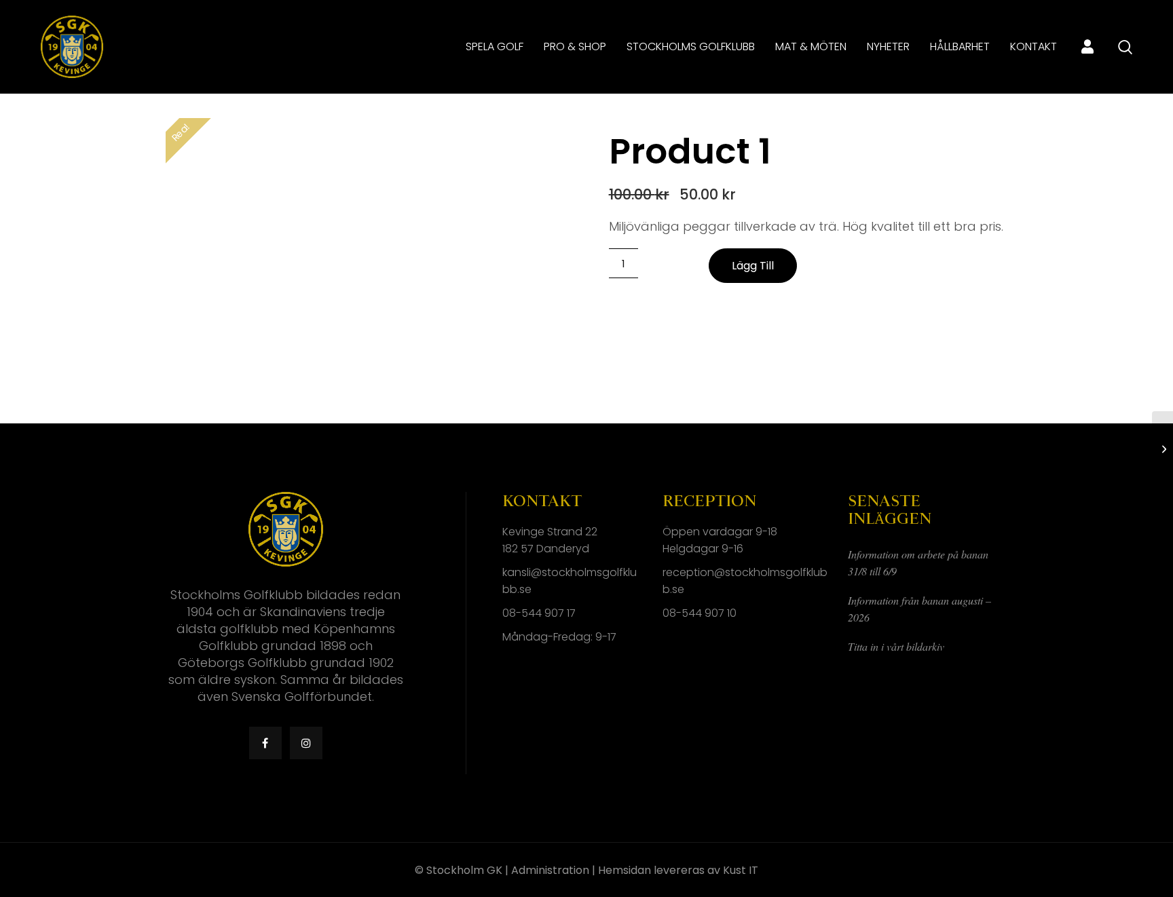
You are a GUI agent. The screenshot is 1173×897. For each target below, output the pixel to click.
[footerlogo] (72, 47)
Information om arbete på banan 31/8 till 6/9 (918, 562)
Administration (550, 870)
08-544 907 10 (700, 613)
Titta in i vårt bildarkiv (896, 646)
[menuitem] (494, 46)
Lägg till (753, 265)
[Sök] (1125, 47)
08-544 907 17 (539, 613)
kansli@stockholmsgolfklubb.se (569, 581)
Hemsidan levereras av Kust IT (678, 870)
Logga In (1087, 46)
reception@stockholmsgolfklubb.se (745, 581)
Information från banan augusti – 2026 (919, 608)
